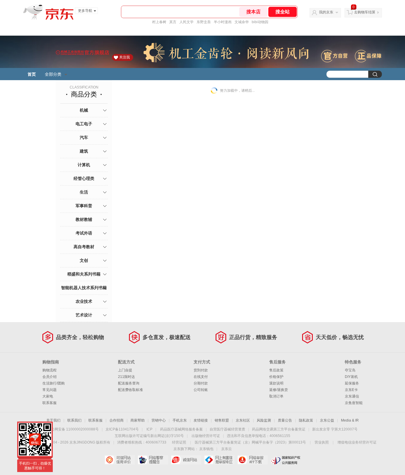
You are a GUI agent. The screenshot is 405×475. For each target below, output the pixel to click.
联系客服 (49, 403)
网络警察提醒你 (153, 460)
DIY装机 (351, 377)
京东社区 (243, 420)
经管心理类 (84, 178)
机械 (84, 110)
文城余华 (242, 22)
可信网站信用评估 (119, 460)
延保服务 (352, 383)
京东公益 (327, 420)
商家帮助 (137, 420)
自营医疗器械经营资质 (227, 429)
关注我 (124, 57)
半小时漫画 (223, 22)
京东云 (226, 449)
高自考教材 (84, 246)
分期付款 (201, 383)
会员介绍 (49, 377)
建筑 (84, 151)
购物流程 (49, 370)
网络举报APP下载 (252, 460)
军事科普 (84, 205)
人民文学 (186, 22)
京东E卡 (351, 390)
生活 (84, 192)
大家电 (47, 396)
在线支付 (201, 377)
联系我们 (74, 420)
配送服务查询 (128, 383)
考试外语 (84, 233)
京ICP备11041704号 (122, 429)
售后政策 (276, 370)
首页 (32, 74)
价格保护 (276, 377)
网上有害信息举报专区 (219, 460)
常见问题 (49, 390)
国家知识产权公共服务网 (285, 460)
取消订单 (276, 396)
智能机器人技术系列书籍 (84, 287)
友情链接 (201, 420)
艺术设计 (84, 315)
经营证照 (179, 442)
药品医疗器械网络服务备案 (181, 429)
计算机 (84, 164)
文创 (84, 260)
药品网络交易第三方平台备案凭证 (278, 429)
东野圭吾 (204, 22)
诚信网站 (186, 460)
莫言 (172, 22)
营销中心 (159, 420)
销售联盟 (222, 420)
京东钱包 (206, 449)
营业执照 (322, 442)
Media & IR (350, 420)
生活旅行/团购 (53, 383)
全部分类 (53, 74)
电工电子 (84, 123)
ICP (149, 429)
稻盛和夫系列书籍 (84, 274)
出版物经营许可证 (206, 436)
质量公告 (285, 420)
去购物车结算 (364, 12)
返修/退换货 (278, 390)
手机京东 (180, 420)
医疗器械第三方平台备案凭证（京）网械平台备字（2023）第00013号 (250, 442)
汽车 (84, 137)
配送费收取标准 (130, 390)
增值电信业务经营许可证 (357, 442)
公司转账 (201, 390)
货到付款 (201, 370)
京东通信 (352, 396)
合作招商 (116, 420)
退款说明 (276, 383)
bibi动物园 (260, 22)
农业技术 (84, 301)
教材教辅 (84, 219)
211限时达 (126, 377)
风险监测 (264, 420)
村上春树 (159, 22)
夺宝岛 (350, 370)
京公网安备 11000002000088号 (73, 429)
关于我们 (53, 420)
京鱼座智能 (354, 403)
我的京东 (326, 12)
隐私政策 (306, 420)
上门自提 (125, 370)
